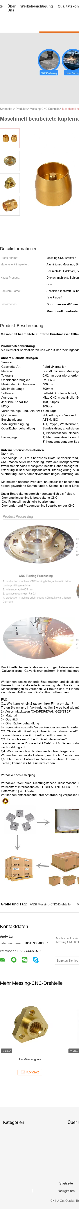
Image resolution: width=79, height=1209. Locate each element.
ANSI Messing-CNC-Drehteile (50, 904)
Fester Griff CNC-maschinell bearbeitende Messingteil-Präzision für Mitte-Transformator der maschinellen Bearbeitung (30, 1061)
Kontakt (32, 1072)
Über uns (11, 8)
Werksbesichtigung (36, 6)
